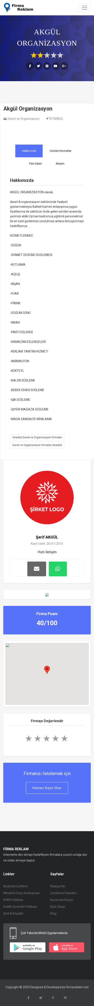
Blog (53, 913)
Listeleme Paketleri (63, 893)
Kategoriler (57, 886)
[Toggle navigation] (84, 7)
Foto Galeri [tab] (35, 163)
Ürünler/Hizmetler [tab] (60, 150)
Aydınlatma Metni (15, 886)
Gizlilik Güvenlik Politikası (20, 906)
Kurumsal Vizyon (61, 900)
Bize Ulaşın (57, 906)
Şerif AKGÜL (47, 537)
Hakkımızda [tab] (29, 150)
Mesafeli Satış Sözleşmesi (21, 893)
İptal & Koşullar (13, 913)
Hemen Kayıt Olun (47, 788)
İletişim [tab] (60, 163)
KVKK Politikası (13, 900)
